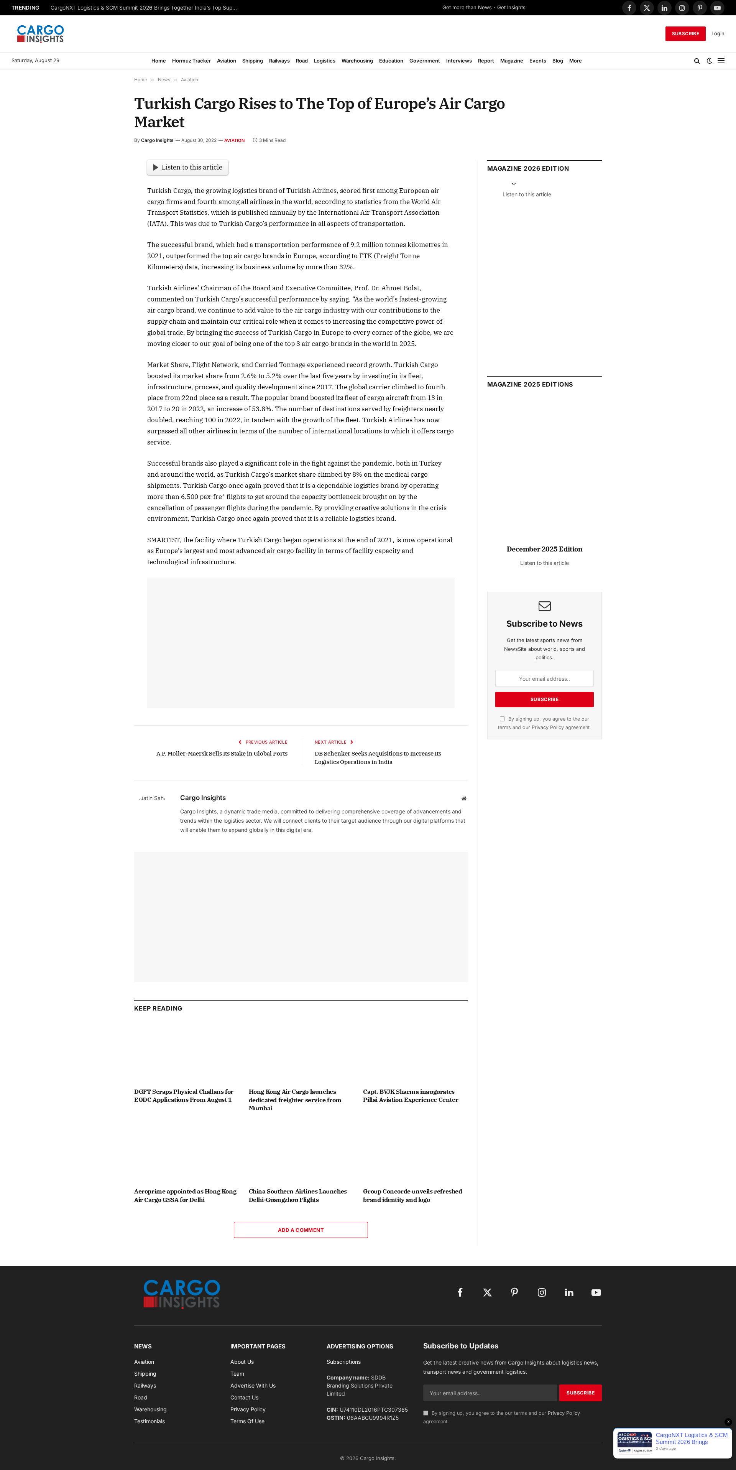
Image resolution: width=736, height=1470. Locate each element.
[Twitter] (107, 202)
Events (537, 61)
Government (424, 61)
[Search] (697, 61)
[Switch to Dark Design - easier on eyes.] (709, 61)
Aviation (226, 61)
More (575, 61)
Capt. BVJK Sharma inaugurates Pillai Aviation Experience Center (410, 1096)
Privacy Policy (548, 727)
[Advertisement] (301, 642)
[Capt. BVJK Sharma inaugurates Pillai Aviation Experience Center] (415, 1051)
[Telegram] (107, 272)
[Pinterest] (107, 237)
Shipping (252, 61)
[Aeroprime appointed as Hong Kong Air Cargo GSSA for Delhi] (186, 1152)
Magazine (511, 61)
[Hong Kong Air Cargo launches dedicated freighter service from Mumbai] (301, 1051)
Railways (279, 61)
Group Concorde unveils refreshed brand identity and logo (412, 1195)
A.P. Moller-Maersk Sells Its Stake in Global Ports (222, 753)
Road (302, 61)
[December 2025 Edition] (544, 474)
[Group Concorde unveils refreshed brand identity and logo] (415, 1152)
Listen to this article (192, 167)
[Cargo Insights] (41, 33)
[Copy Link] (107, 308)
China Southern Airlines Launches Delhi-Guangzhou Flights (298, 1195)
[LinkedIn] (107, 219)
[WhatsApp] (107, 290)
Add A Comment (301, 1230)
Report (486, 61)
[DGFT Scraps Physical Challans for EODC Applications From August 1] (186, 1051)
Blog (557, 61)
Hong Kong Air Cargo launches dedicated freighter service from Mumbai (295, 1100)
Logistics (324, 61)
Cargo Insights (157, 140)
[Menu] (721, 61)
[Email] (107, 255)
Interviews (459, 61)
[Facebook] (107, 184)
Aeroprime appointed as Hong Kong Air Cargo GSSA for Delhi (185, 1195)
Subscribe (685, 33)
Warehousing (357, 61)
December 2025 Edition (545, 549)
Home (158, 61)
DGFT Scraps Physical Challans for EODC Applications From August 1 (183, 1096)
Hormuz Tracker (191, 61)
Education (391, 61)
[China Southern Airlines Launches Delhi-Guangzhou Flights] (301, 1152)
